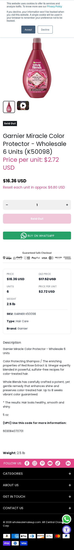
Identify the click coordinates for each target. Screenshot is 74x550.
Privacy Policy (54, 6)
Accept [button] (28, 29)
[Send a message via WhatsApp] (66, 519)
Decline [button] (45, 29)
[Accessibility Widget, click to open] (66, 529)
